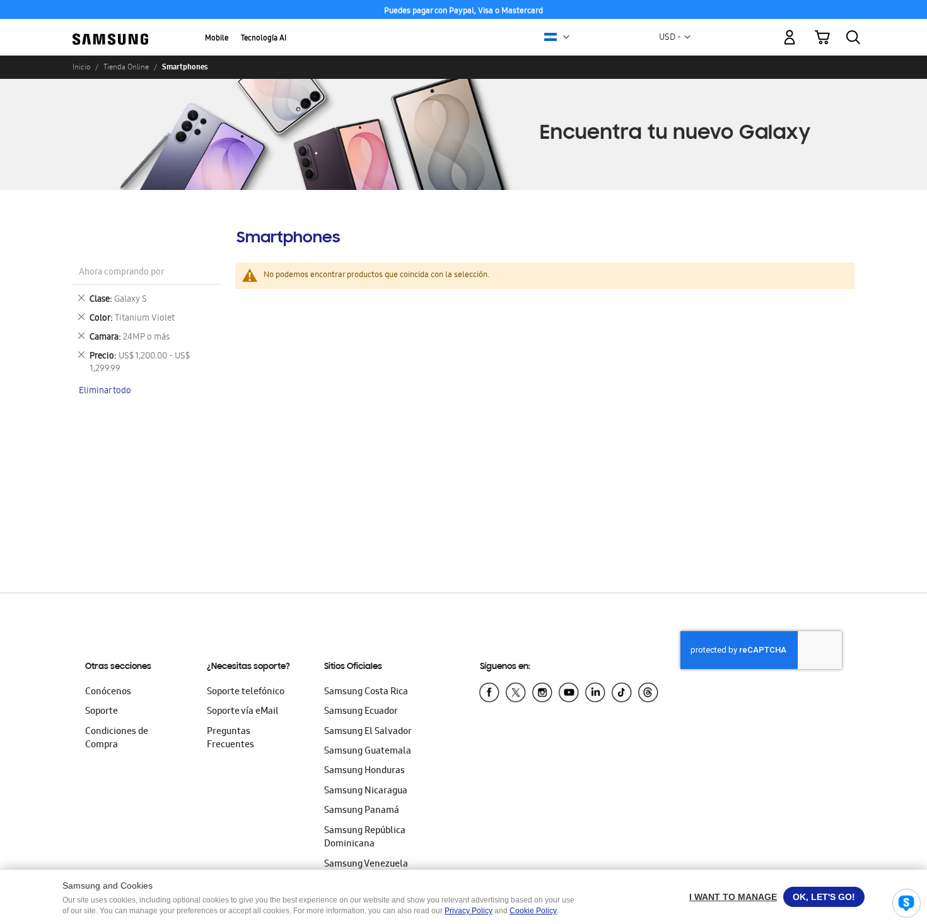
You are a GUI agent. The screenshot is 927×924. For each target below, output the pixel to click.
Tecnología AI (263, 39)
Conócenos (108, 692)
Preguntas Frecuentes (230, 739)
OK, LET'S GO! (824, 897)
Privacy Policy (469, 910)
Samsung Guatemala (367, 751)
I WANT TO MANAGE (733, 897)
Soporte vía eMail (243, 712)
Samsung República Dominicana (364, 838)
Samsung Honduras (364, 771)
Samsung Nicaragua (365, 791)
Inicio (81, 67)
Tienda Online (126, 67)
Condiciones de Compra (116, 739)
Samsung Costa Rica (366, 692)
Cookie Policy (533, 910)
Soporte (101, 712)
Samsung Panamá (361, 811)
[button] (566, 37)
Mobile (216, 39)
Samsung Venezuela (366, 864)
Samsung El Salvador (368, 732)
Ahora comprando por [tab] (121, 273)
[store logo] (110, 30)
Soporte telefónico (245, 692)
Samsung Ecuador (361, 712)
